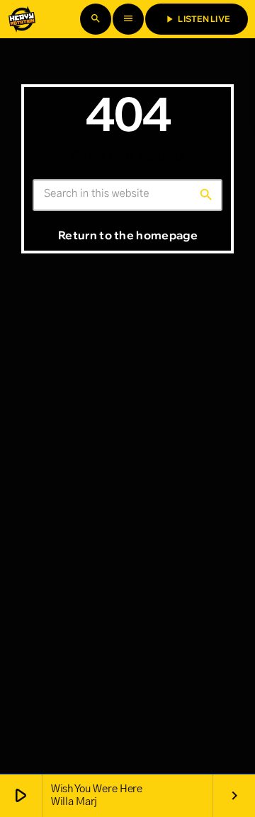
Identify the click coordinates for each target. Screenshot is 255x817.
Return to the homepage (128, 235)
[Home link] (22, 19)
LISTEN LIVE (197, 19)
